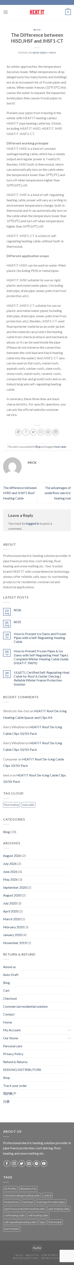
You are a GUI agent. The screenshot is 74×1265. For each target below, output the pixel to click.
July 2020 (10, 903)
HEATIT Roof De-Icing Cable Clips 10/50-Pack (32, 730)
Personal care (12, 1046)
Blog (37, 29)
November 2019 (15, 943)
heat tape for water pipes (51, 1202)
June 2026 (10, 871)
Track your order (15, 1086)
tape (42, 1222)
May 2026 (10, 879)
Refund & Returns (15, 1062)
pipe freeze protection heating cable (24, 1208)
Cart (6, 990)
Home (7, 1022)
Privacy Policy (13, 1054)
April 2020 (10, 911)
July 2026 (10, 863)
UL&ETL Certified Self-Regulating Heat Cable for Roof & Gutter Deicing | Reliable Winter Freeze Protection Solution (41, 678)
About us (9, 967)
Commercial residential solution (25, 1006)
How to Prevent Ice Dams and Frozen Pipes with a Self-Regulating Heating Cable (40, 637)
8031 (17, 622)
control (47, 1195)
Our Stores (10, 1038)
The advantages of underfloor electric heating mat (58, 493)
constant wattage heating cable (22, 1195)
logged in (32, 523)
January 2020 (12, 935)
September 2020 (15, 887)
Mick (53, 52)
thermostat (55, 1222)
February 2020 (13, 927)
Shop (6, 1078)
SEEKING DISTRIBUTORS (22, 1070)
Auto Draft (10, 975)
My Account (12, 1030)
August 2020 (12, 895)
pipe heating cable (59, 1208)
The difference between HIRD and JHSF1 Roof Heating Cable (20, 493)
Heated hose (11, 1202)
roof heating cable (14, 1215)
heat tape (28, 1202)
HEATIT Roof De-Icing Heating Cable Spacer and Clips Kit (35, 714)
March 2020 (12, 919)
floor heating (11, 804)
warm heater (11, 1228)
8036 (17, 610)
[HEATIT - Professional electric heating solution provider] (37, 12)
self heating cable (38, 1215)
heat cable (60, 446)
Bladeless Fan (28, 1188)
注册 (6, 1101)
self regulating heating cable (20, 1222)
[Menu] (5, 12)
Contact (9, 1014)
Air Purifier (10, 1188)
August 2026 (12, 855)
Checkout (10, 998)
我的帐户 (9, 1093)
